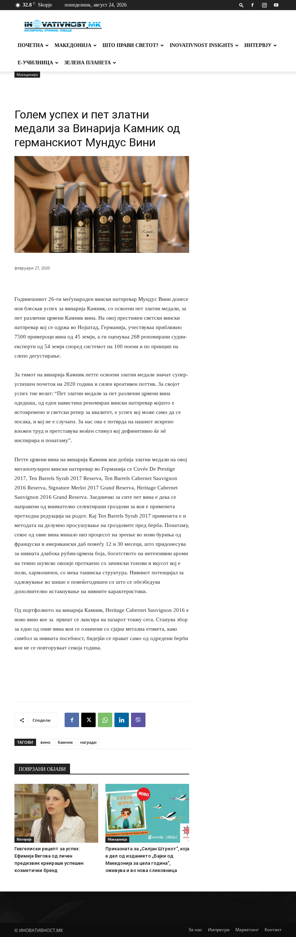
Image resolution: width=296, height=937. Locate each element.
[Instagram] (264, 5)
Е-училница (35, 62)
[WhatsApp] (105, 720)
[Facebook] (252, 5)
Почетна (30, 45)
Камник (65, 742)
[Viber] (138, 720)
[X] (88, 720)
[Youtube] (276, 5)
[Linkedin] (121, 720)
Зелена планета (87, 62)
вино (45, 742)
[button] (241, 5)
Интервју (257, 45)
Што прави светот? (130, 45)
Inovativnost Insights (201, 45)
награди (88, 742)
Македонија (73, 45)
